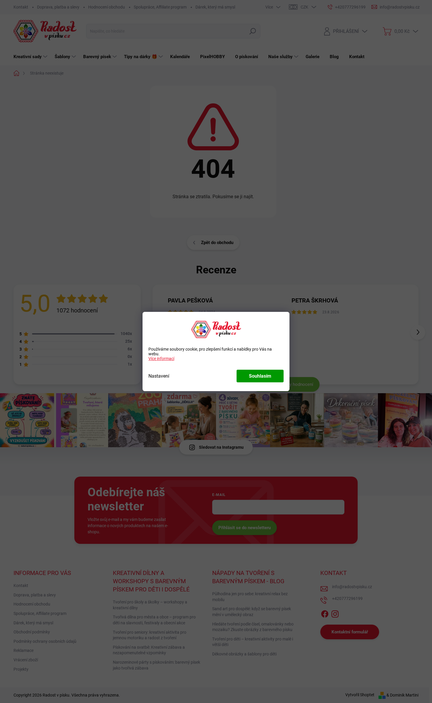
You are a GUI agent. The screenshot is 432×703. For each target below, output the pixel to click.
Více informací (161, 358)
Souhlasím (260, 376)
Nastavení (158, 376)
